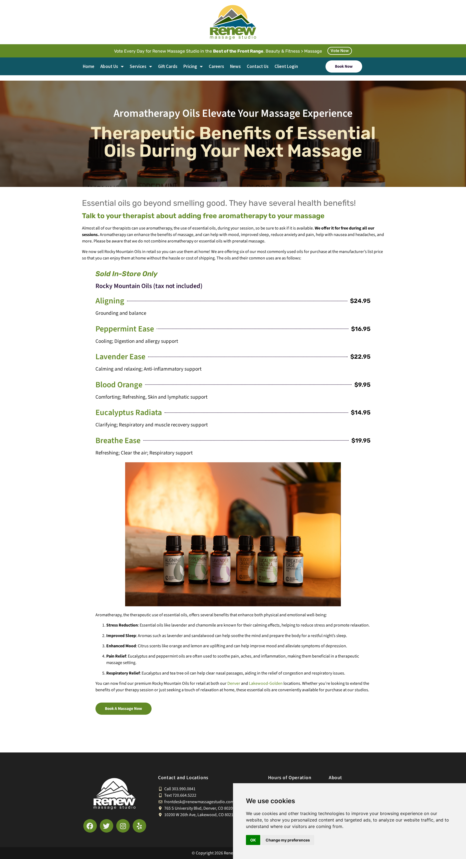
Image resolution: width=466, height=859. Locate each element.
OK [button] (253, 840)
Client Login (286, 66)
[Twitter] (106, 826)
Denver (233, 683)
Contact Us (258, 66)
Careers (216, 66)
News (235, 66)
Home (88, 66)
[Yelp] (139, 826)
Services (138, 66)
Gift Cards (167, 66)
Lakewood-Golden (266, 683)
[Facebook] (90, 826)
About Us (109, 66)
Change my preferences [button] (288, 840)
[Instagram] (123, 826)
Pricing (190, 66)
